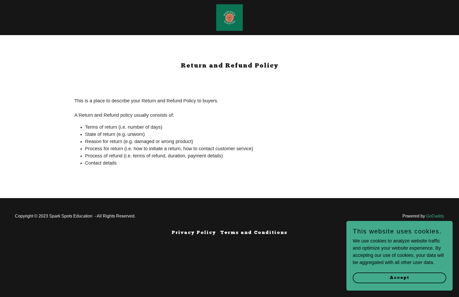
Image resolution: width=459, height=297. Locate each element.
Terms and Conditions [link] (253, 233)
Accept (399, 278)
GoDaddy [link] (435, 216)
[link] (229, 17)
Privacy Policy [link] (194, 233)
